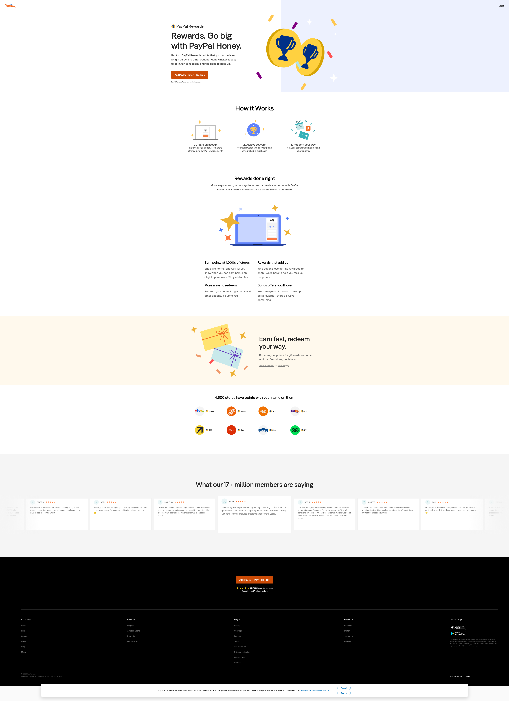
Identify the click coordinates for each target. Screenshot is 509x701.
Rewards (131, 636)
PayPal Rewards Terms (179, 82)
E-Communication (242, 652)
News (23, 641)
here (60, 676)
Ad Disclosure (240, 647)
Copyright (238, 631)
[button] (460, 676)
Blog (23, 647)
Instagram (348, 636)
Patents (237, 636)
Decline (344, 693)
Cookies (237, 662)
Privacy (237, 625)
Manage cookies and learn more (314, 690)
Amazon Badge (133, 631)
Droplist (130, 625)
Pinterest (348, 641)
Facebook (348, 625)
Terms (237, 641)
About (23, 625)
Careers (24, 636)
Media (23, 652)
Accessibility (239, 657)
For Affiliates (132, 641)
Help (23, 631)
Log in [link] (501, 6)
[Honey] (10, 6)
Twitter (347, 631)
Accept (344, 688)
